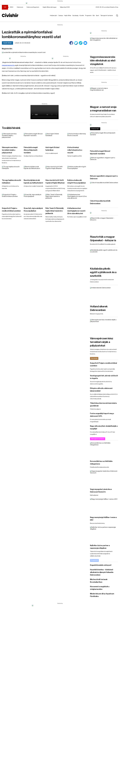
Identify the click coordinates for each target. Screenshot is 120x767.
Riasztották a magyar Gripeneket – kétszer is (103, 239)
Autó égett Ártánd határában (52, 149)
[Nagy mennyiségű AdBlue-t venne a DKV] (104, 506)
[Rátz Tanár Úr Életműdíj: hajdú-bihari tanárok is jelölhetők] (55, 199)
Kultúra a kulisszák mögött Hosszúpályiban (76, 181)
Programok (89, 15)
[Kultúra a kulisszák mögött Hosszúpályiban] (77, 171)
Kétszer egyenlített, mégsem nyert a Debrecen (104, 177)
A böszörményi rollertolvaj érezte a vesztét (74, 150)
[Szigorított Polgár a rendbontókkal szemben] (12, 199)
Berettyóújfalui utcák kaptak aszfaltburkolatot (33, 181)
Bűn (94, 15)
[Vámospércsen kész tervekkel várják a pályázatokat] (12, 138)
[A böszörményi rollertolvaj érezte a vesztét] (77, 138)
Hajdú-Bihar (66, 17)
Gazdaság (76, 15)
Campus (61, 15)
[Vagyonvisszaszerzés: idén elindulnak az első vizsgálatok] (104, 45)
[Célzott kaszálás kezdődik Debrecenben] (104, 190)
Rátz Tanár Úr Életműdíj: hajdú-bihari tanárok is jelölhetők (54, 210)
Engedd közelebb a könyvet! (100, 565)
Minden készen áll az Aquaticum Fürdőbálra (102, 595)
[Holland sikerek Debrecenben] (104, 295)
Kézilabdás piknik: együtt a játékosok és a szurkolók (103, 272)
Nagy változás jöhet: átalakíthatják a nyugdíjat (104, 427)
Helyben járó (52, 17)
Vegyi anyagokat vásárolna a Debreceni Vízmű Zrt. (101, 490)
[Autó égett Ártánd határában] (55, 138)
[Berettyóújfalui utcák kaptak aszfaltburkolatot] (34, 171)
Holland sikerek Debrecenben (99, 308)
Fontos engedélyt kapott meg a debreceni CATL (102, 415)
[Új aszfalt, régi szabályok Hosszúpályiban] (34, 199)
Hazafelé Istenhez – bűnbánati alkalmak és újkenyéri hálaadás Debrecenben (101, 572)
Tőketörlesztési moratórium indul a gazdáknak (103, 404)
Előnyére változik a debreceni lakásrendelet (101, 389)
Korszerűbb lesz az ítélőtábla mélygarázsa (101, 462)
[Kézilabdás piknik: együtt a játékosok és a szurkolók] (104, 257)
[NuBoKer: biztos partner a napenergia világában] (104, 534)
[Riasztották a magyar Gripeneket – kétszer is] (104, 225)
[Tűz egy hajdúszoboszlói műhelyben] (12, 171)
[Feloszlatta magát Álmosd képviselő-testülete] (34, 138)
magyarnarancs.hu (8, 65)
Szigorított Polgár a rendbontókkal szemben (11, 209)
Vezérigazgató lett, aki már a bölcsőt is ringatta (104, 377)
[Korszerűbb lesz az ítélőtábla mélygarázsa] (104, 450)
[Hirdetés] (60, 3)
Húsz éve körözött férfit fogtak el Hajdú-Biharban (55, 181)
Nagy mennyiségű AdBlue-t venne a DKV (103, 519)
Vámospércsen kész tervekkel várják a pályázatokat (9, 150)
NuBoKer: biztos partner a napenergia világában (100, 547)
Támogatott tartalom (104, 17)
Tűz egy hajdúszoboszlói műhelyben (11, 181)
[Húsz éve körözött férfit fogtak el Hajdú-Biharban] (55, 171)
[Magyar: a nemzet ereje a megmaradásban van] (104, 95)
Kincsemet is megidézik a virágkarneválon (99, 588)
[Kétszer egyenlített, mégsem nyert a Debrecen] (104, 165)
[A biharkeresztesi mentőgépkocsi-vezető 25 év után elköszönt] (77, 199)
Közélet (82, 15)
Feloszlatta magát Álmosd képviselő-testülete (31, 150)
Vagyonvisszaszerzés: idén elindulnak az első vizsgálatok (103, 60)
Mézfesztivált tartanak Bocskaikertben (98, 581)
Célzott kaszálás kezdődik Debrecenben (100, 202)
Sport (98, 15)
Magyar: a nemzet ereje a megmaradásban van (103, 109)
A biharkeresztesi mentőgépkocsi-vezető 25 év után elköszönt (76, 210)
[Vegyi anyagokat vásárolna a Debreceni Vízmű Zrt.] (104, 478)
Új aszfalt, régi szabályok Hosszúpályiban (33, 209)
